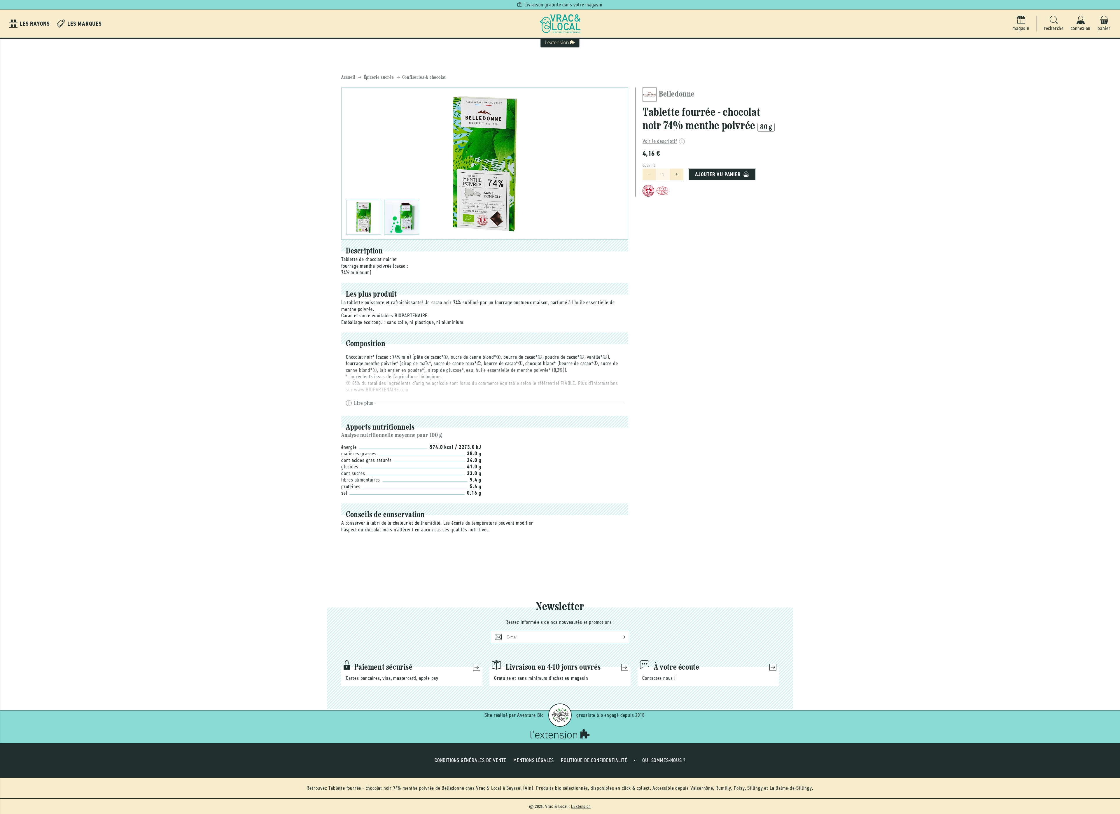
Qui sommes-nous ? (663, 760)
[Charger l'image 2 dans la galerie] (401, 217)
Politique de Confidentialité (594, 760)
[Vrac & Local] (560, 23)
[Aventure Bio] (560, 715)
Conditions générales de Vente (470, 760)
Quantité (649, 165)
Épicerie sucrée (379, 77)
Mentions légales (533, 760)
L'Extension (581, 806)
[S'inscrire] (618, 637)
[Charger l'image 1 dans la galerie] (363, 217)
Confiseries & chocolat (424, 77)
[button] (1054, 24)
